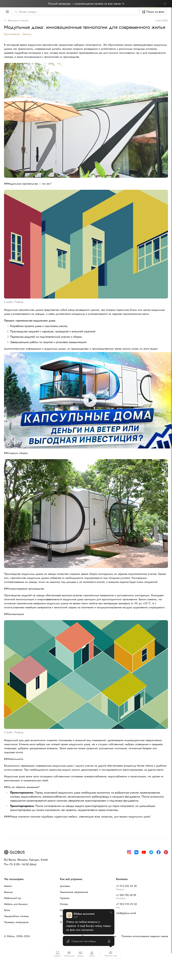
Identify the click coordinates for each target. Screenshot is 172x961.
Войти (92, 955)
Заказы (80, 955)
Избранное (69, 955)
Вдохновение (12, 34)
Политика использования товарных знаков (144, 936)
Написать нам (111, 955)
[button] (7, 11)
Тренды (27, 34)
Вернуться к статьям (18, 20)
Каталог (57, 955)
